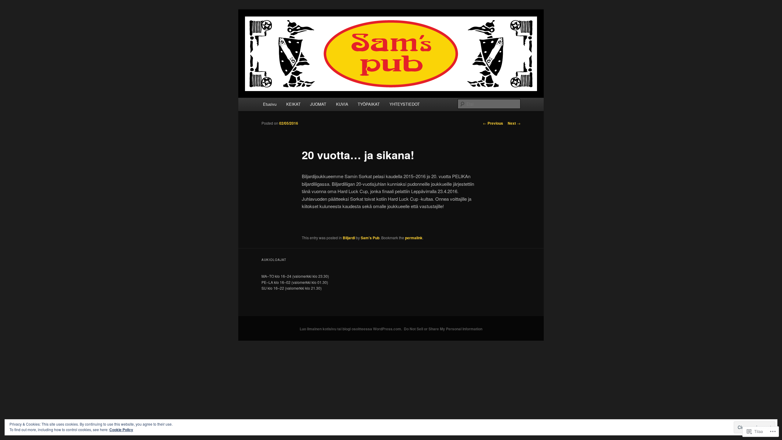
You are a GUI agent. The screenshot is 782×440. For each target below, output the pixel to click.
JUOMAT (318, 104)
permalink (413, 237)
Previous (493, 123)
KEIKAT (293, 104)
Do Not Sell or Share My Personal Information (443, 329)
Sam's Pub (370, 237)
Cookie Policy (121, 429)
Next (514, 123)
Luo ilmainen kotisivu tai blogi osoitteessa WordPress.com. (351, 329)
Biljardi (349, 237)
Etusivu (269, 104)
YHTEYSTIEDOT (404, 104)
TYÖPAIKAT (369, 104)
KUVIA (342, 104)
